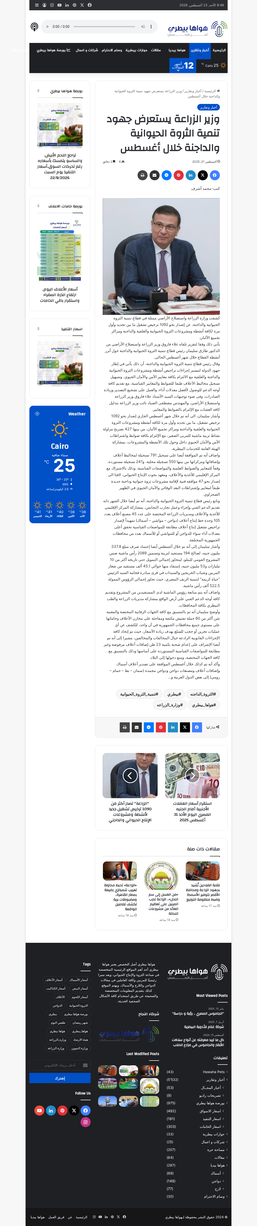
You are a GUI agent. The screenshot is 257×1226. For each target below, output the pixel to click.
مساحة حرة (20, 50)
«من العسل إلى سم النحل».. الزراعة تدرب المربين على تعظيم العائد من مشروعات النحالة (163, 904)
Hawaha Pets (214, 1072)
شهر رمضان (80, 1022)
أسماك (216, 1173)
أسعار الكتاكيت (55, 988)
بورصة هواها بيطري (52, 50)
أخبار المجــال (211, 1087)
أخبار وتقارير (200, 50)
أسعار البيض (80, 988)
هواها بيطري (57, 1031)
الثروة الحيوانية (78, 1005)
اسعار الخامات (210, 1126)
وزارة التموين (79, 1048)
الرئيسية (219, 50)
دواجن (216, 1181)
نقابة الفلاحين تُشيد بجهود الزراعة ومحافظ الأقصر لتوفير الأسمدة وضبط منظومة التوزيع (203, 892)
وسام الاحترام (112, 50)
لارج (218, 1189)
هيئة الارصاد (80, 1039)
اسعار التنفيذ (212, 1119)
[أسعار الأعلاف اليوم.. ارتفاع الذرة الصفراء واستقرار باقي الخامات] (149, 1101)
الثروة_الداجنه (201, 693)
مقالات (156, 50)
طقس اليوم (58, 1022)
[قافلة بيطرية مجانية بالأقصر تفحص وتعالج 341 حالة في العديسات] (128, 1101)
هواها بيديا (177, 50)
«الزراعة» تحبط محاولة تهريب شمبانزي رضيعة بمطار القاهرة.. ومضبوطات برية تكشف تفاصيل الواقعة (120, 897)
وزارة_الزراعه (168, 704)
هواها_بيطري (202, 704)
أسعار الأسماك (79, 980)
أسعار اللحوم (80, 997)
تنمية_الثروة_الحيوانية (138, 693)
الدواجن (57, 1005)
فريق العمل (56, 1217)
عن (70, 1217)
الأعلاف (60, 997)
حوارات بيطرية (136, 50)
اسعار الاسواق (210, 1111)
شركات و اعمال (87, 50)
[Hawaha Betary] (197, 29)
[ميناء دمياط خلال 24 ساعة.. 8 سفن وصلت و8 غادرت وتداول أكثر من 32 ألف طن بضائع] (107, 1101)
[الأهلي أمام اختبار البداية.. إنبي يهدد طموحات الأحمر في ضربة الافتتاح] (107, 1083)
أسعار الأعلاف (53, 980)
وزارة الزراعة (56, 1048)
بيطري (172, 693)
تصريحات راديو (210, 1095)
